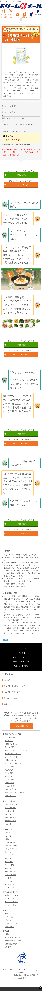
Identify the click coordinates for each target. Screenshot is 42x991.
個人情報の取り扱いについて (14, 686)
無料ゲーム (9, 829)
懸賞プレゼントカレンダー (14, 792)
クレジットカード (11, 814)
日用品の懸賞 (9, 783)
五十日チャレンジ (11, 757)
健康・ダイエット (11, 817)
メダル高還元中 (10, 808)
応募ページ (9, 741)
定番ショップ (9, 811)
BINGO (7, 833)
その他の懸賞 (9, 786)
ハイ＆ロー (9, 878)
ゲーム (17, 17)
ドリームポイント (11, 898)
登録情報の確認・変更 (12, 692)
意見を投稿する (22, 726)
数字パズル (9, 862)
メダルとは (21, 653)
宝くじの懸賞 (9, 767)
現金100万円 (9, 747)
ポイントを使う (10, 905)
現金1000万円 (10, 737)
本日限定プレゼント (12, 789)
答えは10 (8, 859)
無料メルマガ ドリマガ (21, 662)
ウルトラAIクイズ (11, 842)
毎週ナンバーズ (10, 760)
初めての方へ (38, 16)
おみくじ (8, 836)
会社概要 (7, 704)
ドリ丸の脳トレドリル (13, 888)
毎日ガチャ (9, 839)
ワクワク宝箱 (9, 881)
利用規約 (7, 680)
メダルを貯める (11, 16)
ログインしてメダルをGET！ (21, 185)
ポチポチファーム (11, 846)
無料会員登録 (21, 175)
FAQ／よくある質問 (21, 666)
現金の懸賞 (9, 770)
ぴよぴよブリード (11, 855)
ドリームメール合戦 (12, 884)
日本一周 (8, 852)
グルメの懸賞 (9, 780)
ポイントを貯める (11, 902)
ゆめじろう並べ (10, 871)
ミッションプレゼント (13, 763)
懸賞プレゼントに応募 (4, 16)
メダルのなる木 (10, 875)
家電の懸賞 (9, 776)
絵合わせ (8, 868)
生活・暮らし (9, 824)
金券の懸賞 (9, 773)
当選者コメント (10, 796)
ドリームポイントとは (21, 657)
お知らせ (31, 15)
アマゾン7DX (9, 865)
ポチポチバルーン (11, 849)
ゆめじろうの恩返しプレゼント (16, 750)
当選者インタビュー (12, 744)
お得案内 (24, 17)
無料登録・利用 (10, 821)
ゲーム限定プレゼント (13, 754)
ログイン (21, 22)
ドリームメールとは (21, 648)
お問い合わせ (9, 674)
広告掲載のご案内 (10, 698)
